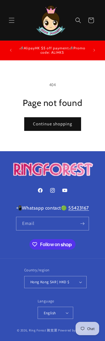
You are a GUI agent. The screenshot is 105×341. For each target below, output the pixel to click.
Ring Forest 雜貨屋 (43, 330)
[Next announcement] (94, 50)
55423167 (78, 208)
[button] (11, 20)
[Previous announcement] (10, 50)
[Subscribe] (82, 223)
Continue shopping (52, 124)
